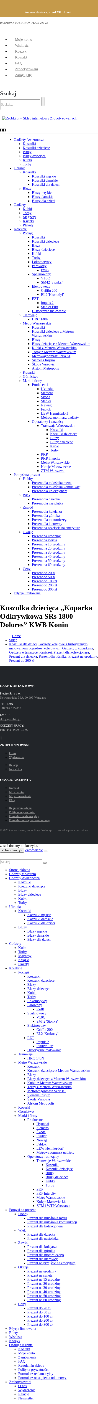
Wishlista (21, 45)
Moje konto (23, 39)
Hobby (28, 479)
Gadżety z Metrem (22, 874)
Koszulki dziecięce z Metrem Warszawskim (58, 1070)
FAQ (19, 63)
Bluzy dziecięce (34, 156)
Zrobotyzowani (26, 69)
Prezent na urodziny (46, 536)
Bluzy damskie (42, 197)
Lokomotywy (42, 262)
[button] (8, 93)
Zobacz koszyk (12, 850)
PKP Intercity (50, 458)
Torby (27, 164)
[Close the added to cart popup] (45, 851)
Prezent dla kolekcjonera (49, 491)
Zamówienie (34, 850)
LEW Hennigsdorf (54, 413)
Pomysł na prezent (27, 474)
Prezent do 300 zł (44, 589)
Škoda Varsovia (43, 364)
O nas (12, 753)
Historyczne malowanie (49, 311)
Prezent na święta (44, 540)
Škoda (45, 397)
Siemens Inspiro (43, 360)
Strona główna (19, 870)
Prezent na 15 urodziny (48, 544)
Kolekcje (20, 229)
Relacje (13, 765)
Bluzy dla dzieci (43, 201)
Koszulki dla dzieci (45, 184)
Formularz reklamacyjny (24, 816)
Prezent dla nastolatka (47, 503)
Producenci (40, 385)
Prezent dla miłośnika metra (52, 483)
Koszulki (29, 144)
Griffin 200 (49, 290)
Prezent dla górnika (46, 515)
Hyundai (47, 389)
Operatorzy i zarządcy (48, 421)
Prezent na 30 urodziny (48, 552)
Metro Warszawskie (37, 323)
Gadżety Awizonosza (29, 140)
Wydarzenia (16, 757)
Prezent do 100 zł (44, 581)
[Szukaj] (42, 101)
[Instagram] (1, 738)
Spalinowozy (41, 274)
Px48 (45, 270)
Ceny (27, 569)
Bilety (13, 1333)
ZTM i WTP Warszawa (53, 1206)
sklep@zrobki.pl (10, 719)
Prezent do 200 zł (44, 585)
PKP (44, 454)
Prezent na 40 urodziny (48, 556)
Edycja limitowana (27, 593)
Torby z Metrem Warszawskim (54, 352)
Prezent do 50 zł (43, 577)
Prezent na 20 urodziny (48, 548)
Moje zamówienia (20, 796)
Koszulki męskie (44, 176)
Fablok (46, 409)
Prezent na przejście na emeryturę (56, 528)
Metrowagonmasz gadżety (60, 417)
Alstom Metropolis (45, 368)
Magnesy (29, 217)
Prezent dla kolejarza (47, 511)
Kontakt (21, 57)
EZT (35, 299)
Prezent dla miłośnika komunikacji (56, 487)
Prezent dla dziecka (46, 499)
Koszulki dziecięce (36, 148)
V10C (45, 278)
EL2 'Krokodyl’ (52, 295)
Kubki (27, 160)
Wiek (26, 495)
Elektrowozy (41, 286)
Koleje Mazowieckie (56, 467)
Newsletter (15, 769)
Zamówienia (27, 1357)
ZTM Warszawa (52, 471)
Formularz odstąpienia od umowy (29, 820)
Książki (28, 221)
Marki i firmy (32, 381)
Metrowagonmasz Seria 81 (51, 356)
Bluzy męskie (42, 193)
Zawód (28, 507)
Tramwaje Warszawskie (58, 426)
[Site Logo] (39, 118)
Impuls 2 (47, 303)
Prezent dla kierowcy (47, 524)
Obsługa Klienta (21, 1345)
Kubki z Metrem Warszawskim (54, 348)
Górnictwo (30, 376)
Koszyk (21, 51)
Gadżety (20, 205)
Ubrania (19, 168)
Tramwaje (30, 315)
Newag (46, 405)
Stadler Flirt (49, 307)
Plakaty (28, 225)
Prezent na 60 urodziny (48, 565)
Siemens (47, 393)
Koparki (29, 372)
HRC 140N (40, 319)
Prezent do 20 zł (43, 573)
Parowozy (39, 266)
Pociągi (28, 233)
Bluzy (27, 152)
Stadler (46, 401)
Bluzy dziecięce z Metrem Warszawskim (61, 344)
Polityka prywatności (22, 812)
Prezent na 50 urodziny (48, 561)
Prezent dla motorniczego (50, 520)
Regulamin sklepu (20, 808)
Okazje (28, 532)
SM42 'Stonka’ (52, 282)
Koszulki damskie (45, 180)
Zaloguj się (23, 75)
